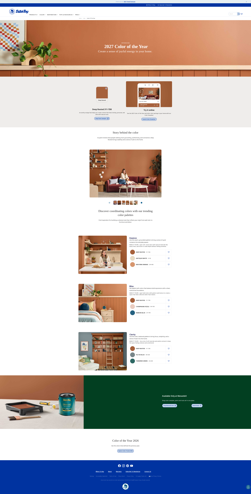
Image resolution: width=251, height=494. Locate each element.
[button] (141, 202)
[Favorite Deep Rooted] (106, 88)
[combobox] (234, 13)
